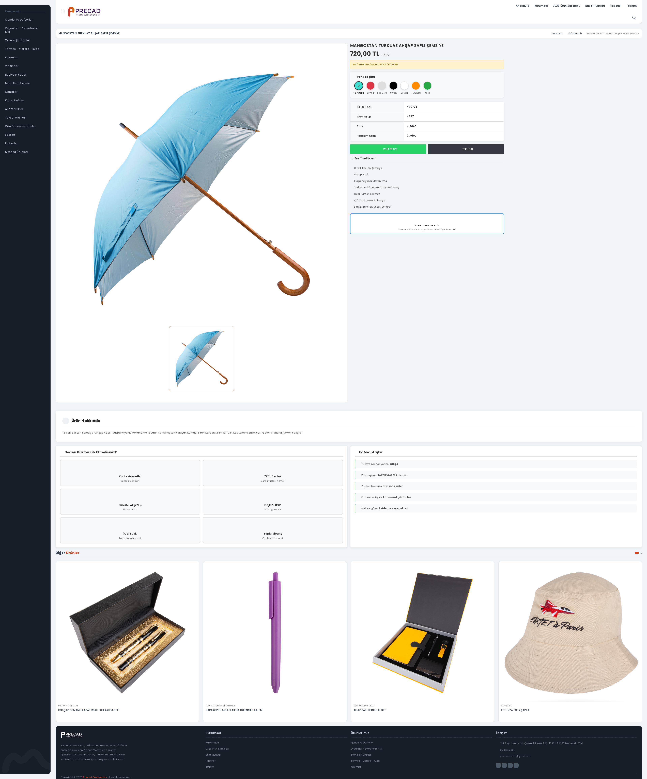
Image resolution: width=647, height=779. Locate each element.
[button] (637, 553)
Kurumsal (541, 6)
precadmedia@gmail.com (515, 756)
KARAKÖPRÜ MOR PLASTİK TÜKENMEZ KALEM (234, 710)
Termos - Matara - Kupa (365, 761)
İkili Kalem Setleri (68, 705)
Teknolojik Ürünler (361, 754)
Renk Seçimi (366, 77)
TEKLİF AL (467, 149)
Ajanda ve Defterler (362, 742)
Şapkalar (506, 705)
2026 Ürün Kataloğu (566, 6)
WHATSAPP (389, 149)
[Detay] (127, 700)
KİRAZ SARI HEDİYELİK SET (369, 710)
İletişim (632, 6)
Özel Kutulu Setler (364, 705)
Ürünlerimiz (575, 33)
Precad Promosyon (95, 777)
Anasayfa (523, 6)
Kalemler (356, 767)
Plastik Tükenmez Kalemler (221, 705)
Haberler (616, 6)
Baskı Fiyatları (595, 6)
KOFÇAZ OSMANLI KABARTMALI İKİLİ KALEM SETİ (88, 710)
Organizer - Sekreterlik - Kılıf (367, 748)
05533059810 (507, 750)
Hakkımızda (212, 742)
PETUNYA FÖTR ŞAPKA (515, 710)
